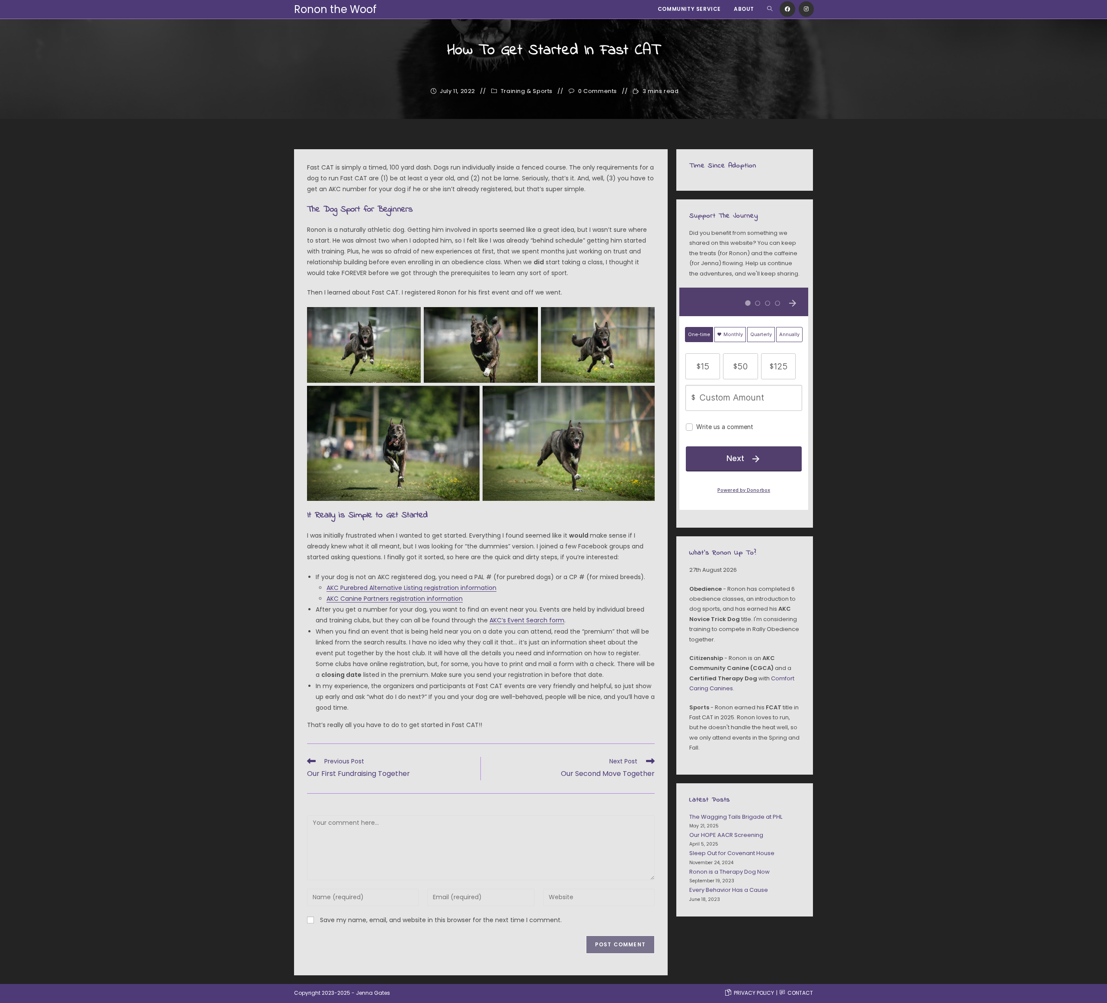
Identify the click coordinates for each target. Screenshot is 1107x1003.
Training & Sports (527, 91)
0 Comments (597, 91)
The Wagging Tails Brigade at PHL (735, 817)
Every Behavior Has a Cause (728, 890)
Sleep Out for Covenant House (731, 853)
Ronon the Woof (335, 9)
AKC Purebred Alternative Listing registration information (411, 587)
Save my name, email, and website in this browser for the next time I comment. (441, 920)
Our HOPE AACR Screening (726, 835)
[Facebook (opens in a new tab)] (787, 9)
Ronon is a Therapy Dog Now (729, 872)
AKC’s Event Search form (527, 620)
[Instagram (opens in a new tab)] (806, 9)
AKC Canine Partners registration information (394, 598)
